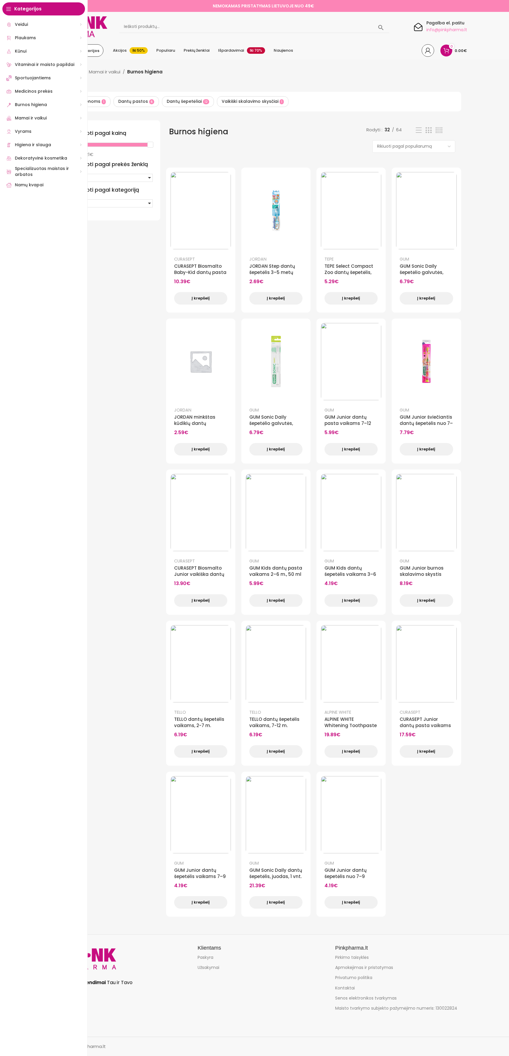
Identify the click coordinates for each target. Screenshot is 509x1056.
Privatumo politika (353, 978)
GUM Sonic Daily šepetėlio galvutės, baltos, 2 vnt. (271, 423)
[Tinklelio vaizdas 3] (428, 130)
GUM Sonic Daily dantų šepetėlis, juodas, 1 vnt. (275, 873)
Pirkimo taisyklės (352, 957)
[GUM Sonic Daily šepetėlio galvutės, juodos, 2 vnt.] (426, 210)
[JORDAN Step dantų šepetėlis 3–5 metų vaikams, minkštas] (276, 210)
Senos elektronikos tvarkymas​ (366, 998)
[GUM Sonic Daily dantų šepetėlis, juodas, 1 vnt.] (276, 814)
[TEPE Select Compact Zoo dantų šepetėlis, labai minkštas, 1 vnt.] (351, 210)
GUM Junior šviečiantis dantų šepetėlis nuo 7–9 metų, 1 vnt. (426, 423)
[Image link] (91, 959)
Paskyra (205, 957)
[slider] (150, 145)
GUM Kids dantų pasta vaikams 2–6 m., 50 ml (275, 571)
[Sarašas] (419, 130)
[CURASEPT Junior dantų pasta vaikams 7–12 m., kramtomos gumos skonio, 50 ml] (426, 663)
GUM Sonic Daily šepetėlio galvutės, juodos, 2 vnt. (421, 272)
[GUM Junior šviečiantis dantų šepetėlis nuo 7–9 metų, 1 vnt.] (426, 361)
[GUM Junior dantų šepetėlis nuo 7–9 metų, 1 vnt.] (351, 814)
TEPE (329, 259)
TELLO (180, 712)
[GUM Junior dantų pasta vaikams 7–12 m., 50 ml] (351, 361)
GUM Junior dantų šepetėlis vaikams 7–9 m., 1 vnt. (200, 876)
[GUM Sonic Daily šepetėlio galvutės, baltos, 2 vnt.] (276, 361)
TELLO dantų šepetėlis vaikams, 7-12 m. (274, 722)
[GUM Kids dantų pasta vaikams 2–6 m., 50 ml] (276, 512)
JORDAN (258, 259)
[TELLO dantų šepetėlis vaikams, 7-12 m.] (276, 663)
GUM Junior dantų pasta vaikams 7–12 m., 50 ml (347, 423)
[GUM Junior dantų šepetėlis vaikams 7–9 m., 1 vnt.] (201, 814)
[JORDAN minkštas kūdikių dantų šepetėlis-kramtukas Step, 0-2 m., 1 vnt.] (201, 361)
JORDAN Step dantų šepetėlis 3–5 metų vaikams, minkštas (272, 272)
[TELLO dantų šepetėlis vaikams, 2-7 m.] (201, 663)
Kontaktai (345, 988)
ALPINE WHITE (337, 712)
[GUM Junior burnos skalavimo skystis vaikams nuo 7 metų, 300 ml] (426, 512)
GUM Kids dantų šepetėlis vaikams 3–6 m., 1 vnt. (350, 574)
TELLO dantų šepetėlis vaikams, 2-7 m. (199, 722)
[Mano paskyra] (428, 50)
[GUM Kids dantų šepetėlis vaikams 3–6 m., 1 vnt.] (351, 512)
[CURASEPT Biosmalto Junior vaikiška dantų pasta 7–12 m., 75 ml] (201, 512)
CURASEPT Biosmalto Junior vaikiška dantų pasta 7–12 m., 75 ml (199, 574)
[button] (113, 178)
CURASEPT (184, 259)
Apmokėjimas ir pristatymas (364, 967)
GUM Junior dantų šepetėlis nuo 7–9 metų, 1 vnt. (345, 876)
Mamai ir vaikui (104, 72)
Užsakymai (208, 967)
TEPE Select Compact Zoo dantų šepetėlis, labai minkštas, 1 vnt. (348, 272)
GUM (404, 259)
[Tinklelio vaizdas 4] (439, 130)
